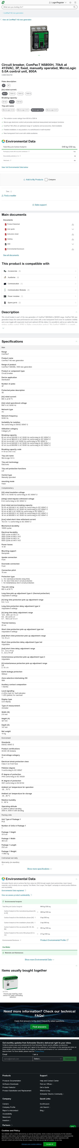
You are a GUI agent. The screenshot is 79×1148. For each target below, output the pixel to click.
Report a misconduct (10, 1111)
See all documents (11, 255)
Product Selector (9, 1087)
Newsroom (6, 1117)
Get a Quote (44, 1087)
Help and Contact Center (49, 1081)
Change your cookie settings (31, 1144)
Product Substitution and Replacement (16, 1091)
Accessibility (7, 1114)
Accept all (49, 1144)
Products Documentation (11, 1081)
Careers (5, 1104)
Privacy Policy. (39, 1051)
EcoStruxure (44, 1104)
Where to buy (45, 1091)
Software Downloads (10, 1084)
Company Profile (8, 1107)
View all (16, 20)
